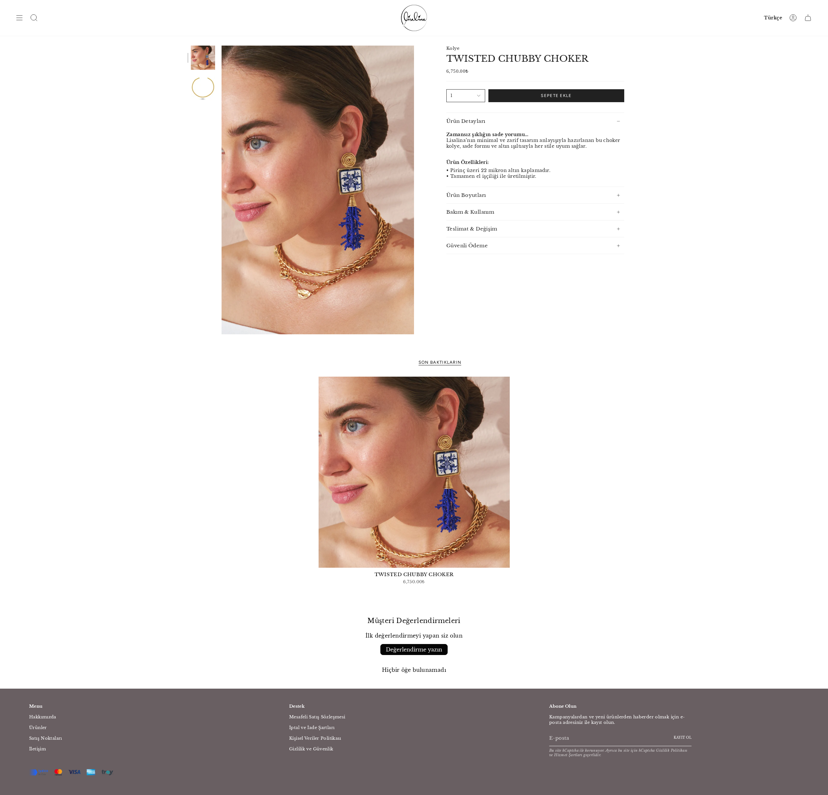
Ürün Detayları (465, 121)
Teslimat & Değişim (471, 229)
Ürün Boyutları (466, 195)
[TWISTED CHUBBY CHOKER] (414, 472)
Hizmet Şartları (568, 755)
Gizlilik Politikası (671, 750)
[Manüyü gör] (19, 18)
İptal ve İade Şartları (311, 727)
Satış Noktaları (45, 738)
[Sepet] (808, 18)
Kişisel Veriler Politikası (315, 738)
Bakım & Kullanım (470, 212)
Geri (221, 190)
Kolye (452, 48)
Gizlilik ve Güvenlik (311, 749)
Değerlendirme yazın (414, 649)
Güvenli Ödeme (467, 245)
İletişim (37, 749)
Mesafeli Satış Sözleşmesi (317, 717)
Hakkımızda (42, 717)
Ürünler (38, 727)
